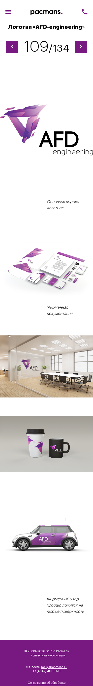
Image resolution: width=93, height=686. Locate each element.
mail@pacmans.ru (54, 667)
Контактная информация (48, 655)
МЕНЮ (8, 12)
